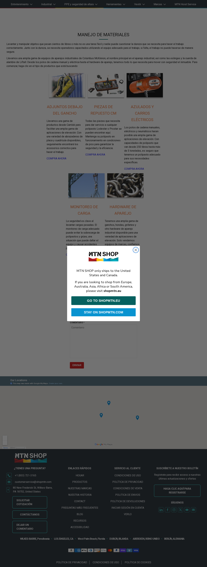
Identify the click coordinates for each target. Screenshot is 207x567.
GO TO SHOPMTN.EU (103, 300)
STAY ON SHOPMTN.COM (103, 312)
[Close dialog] (136, 250)
